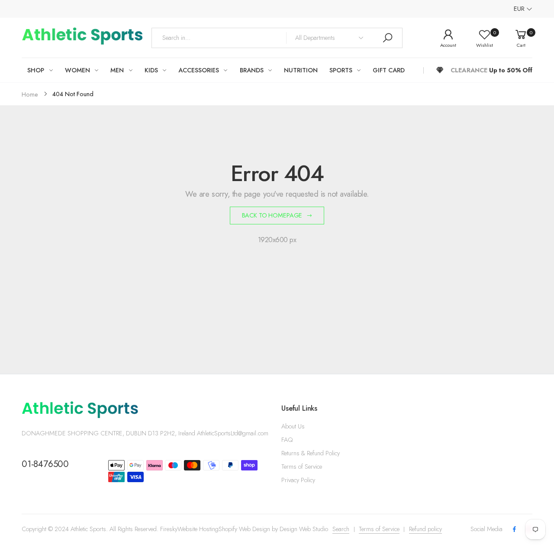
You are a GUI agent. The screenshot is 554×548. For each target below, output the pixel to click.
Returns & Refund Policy (310, 453)
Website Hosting (198, 529)
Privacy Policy (298, 480)
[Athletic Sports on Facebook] (514, 529)
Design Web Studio (304, 529)
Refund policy (425, 529)
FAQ (287, 439)
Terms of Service (301, 466)
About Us (293, 426)
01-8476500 (45, 463)
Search (340, 529)
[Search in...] (387, 38)
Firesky (168, 529)
